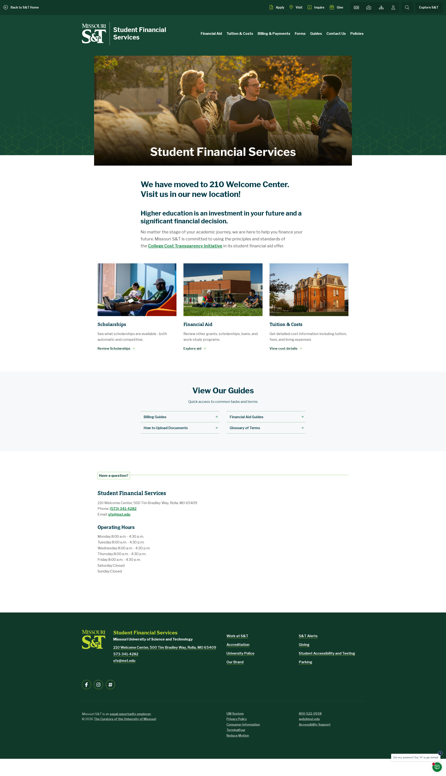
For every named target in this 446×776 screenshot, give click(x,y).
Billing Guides (155, 417)
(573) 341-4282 (123, 509)
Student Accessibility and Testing (327, 653)
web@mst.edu (309, 719)
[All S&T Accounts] (110, 684)
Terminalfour (235, 730)
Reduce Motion (237, 735)
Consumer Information (243, 724)
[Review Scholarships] (137, 289)
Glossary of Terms (245, 428)
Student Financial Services (139, 33)
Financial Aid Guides (246, 417)
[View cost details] (309, 289)
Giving (304, 645)
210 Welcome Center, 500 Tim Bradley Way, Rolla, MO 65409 (164, 647)
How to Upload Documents (166, 428)
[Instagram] (98, 684)
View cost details (283, 349)
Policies (357, 33)
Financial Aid (211, 33)
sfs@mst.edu (119, 514)
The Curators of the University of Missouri (125, 719)
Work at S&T (237, 636)
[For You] (393, 7)
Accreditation (237, 645)
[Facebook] (86, 684)
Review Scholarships (114, 349)
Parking (305, 662)
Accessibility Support (314, 724)
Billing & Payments (274, 33)
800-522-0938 (310, 713)
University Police (240, 653)
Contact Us (336, 33)
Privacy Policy (236, 719)
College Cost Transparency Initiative (185, 245)
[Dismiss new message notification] (440, 753)
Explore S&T (429, 7)
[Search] (407, 7)
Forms (300, 33)
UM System (235, 713)
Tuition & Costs (239, 33)
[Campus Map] (368, 7)
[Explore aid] (222, 289)
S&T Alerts (308, 636)
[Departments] (381, 7)
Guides (316, 33)
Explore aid (192, 349)
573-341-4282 (125, 654)
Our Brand (235, 662)
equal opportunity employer (130, 714)
